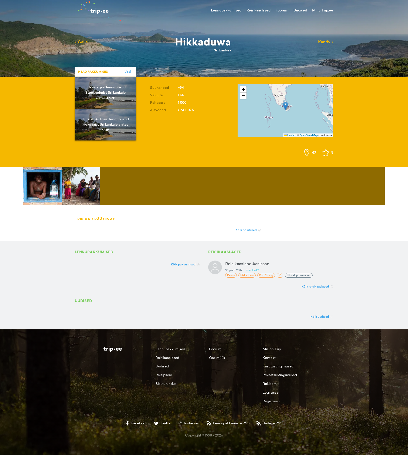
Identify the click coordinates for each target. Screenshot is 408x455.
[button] (285, 106)
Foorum (282, 10)
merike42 (252, 270)
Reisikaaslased (258, 10)
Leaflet (291, 135)
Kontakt (269, 357)
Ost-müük (217, 357)
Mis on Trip (272, 349)
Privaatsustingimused (280, 375)
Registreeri (271, 401)
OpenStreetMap (309, 135)
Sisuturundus (166, 383)
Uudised (300, 10)
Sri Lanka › (222, 50)
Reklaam (270, 383)
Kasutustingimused (278, 366)
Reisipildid (164, 375)
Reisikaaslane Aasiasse (247, 263)
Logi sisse (270, 392)
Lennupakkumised (226, 10)
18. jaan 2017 (233, 270)
